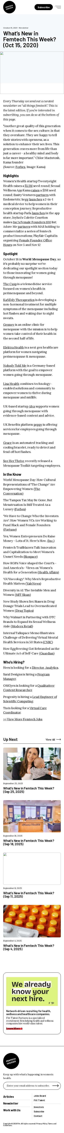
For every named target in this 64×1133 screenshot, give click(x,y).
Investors (39, 1107)
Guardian (47, 653)
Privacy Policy (41, 1123)
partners (42, 195)
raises (35, 190)
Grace (7, 443)
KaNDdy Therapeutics (18, 300)
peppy (38, 425)
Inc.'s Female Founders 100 (32, 222)
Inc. (50, 541)
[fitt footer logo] (11, 1061)
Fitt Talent (39, 1100)
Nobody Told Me (14, 366)
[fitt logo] (9, 7)
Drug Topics (24, 611)
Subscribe (39, 1111)
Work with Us (11, 1110)
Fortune (10, 529)
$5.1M (29, 186)
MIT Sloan (23, 595)
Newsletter (23, 28)
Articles (8, 1096)
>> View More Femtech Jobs (22, 719)
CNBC (48, 642)
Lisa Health (11, 384)
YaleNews (33, 583)
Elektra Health (13, 347)
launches (35, 199)
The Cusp (10, 284)
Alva (32, 406)
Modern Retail (22, 626)
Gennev (8, 325)
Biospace (30, 557)
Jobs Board (40, 1096)
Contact (38, 1116)
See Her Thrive (13, 461)
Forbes (20, 167)
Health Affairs (48, 572)
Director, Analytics (45, 668)
